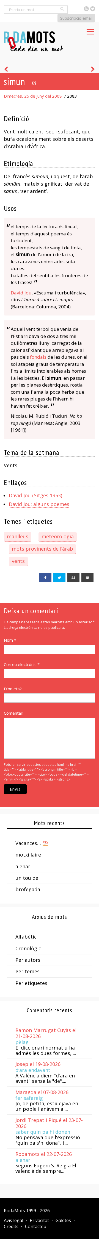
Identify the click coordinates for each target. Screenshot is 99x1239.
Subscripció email (76, 18)
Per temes (27, 971)
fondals (38, 357)
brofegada (27, 889)
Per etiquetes (31, 983)
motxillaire (28, 854)
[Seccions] (90, 30)
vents (18, 561)
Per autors (27, 960)
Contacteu (35, 1226)
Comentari (13, 713)
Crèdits (11, 1226)
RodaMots (14, 1211)
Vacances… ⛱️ (31, 843)
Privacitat (39, 1220)
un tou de (26, 878)
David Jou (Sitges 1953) (35, 495)
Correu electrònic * (22, 664)
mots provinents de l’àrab (42, 548)
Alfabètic (26, 936)
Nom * (10, 640)
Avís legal (13, 1220)
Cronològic (28, 948)
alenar (22, 866)
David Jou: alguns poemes (39, 504)
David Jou (21, 293)
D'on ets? (13, 688)
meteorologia (58, 536)
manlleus (17, 536)
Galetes (63, 1220)
